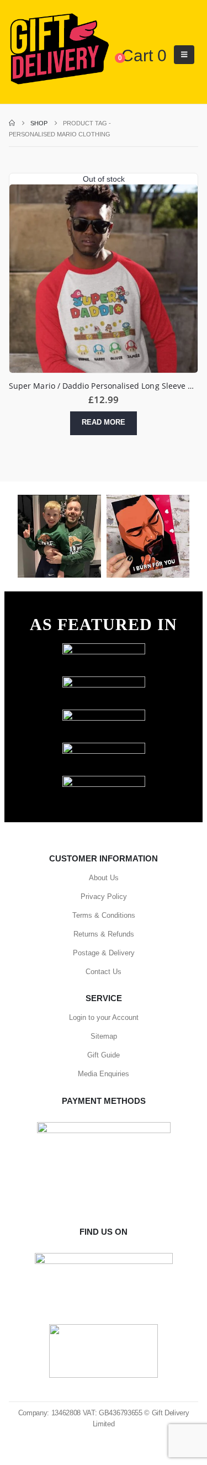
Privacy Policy (104, 896)
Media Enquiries (103, 1074)
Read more (103, 422)
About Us (104, 878)
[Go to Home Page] (12, 123)
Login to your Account (104, 1017)
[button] (184, 54)
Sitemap (104, 1036)
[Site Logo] (59, 49)
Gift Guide (103, 1055)
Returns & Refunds (103, 934)
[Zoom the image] (103, 648)
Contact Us (103, 971)
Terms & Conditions (103, 915)
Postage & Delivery (104, 953)
